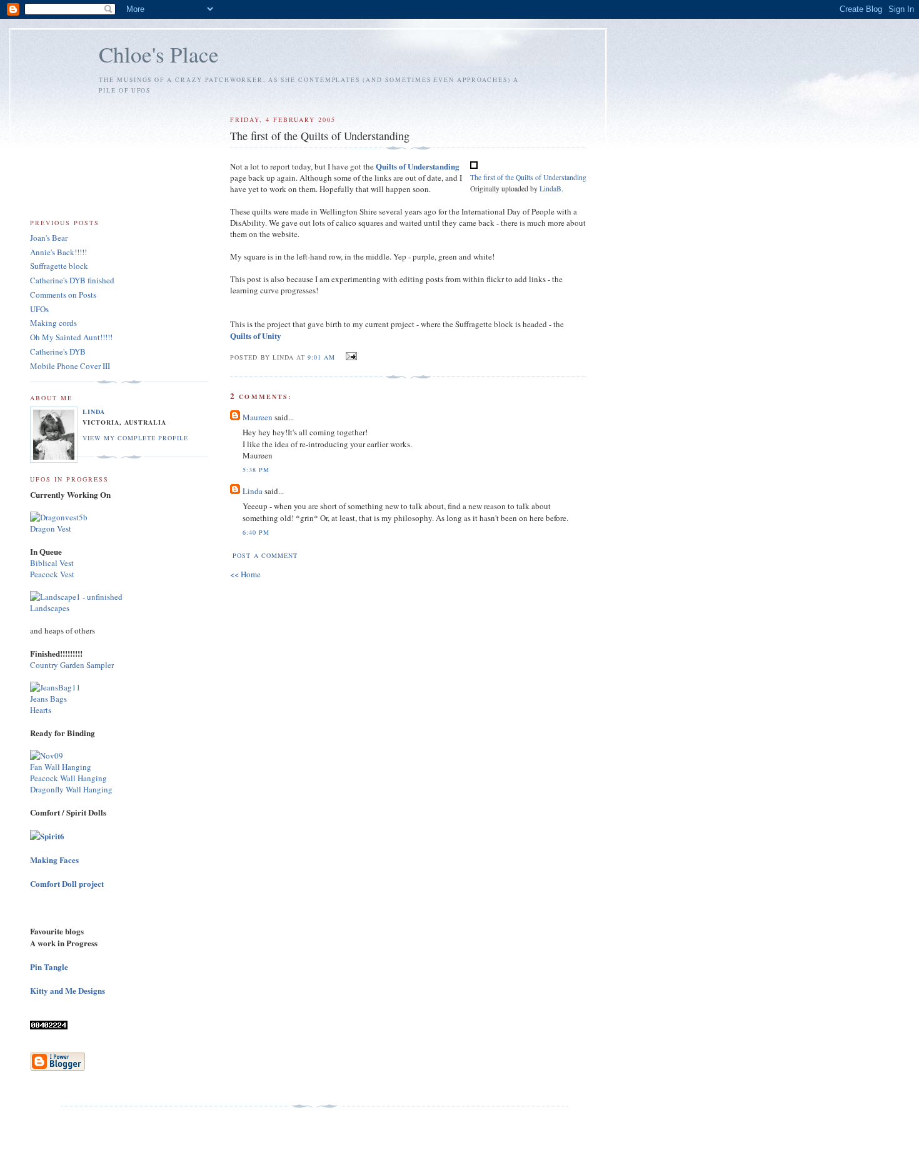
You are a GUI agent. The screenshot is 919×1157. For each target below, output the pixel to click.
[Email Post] (349, 356)
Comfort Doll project (67, 883)
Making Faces (54, 860)
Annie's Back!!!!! (58, 252)
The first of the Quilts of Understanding (528, 177)
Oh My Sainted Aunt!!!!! (71, 337)
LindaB (550, 188)
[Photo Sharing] (59, 517)
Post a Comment (265, 555)
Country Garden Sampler (72, 664)
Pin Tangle (49, 967)
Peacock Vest (52, 574)
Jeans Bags (48, 698)
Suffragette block (59, 265)
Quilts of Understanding (418, 166)
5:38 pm (256, 469)
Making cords (53, 322)
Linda (253, 491)
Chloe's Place (159, 54)
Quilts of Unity (255, 335)
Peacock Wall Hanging (68, 778)
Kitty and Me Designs (67, 990)
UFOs (39, 309)
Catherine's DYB (58, 351)
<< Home (245, 574)
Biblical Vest (52, 562)
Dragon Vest (50, 528)
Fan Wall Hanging (60, 766)
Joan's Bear (49, 237)
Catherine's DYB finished (72, 280)
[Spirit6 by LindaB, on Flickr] (47, 836)
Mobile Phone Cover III (70, 365)
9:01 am (321, 357)
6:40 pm (256, 532)
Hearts (40, 709)
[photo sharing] (474, 165)
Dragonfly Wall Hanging (71, 789)
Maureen (258, 417)
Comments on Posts (63, 294)
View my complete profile (135, 437)
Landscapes (49, 608)
